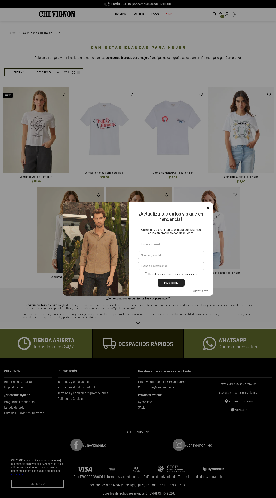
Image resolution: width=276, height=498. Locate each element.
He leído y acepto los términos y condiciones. (173, 274)
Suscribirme (171, 282)
